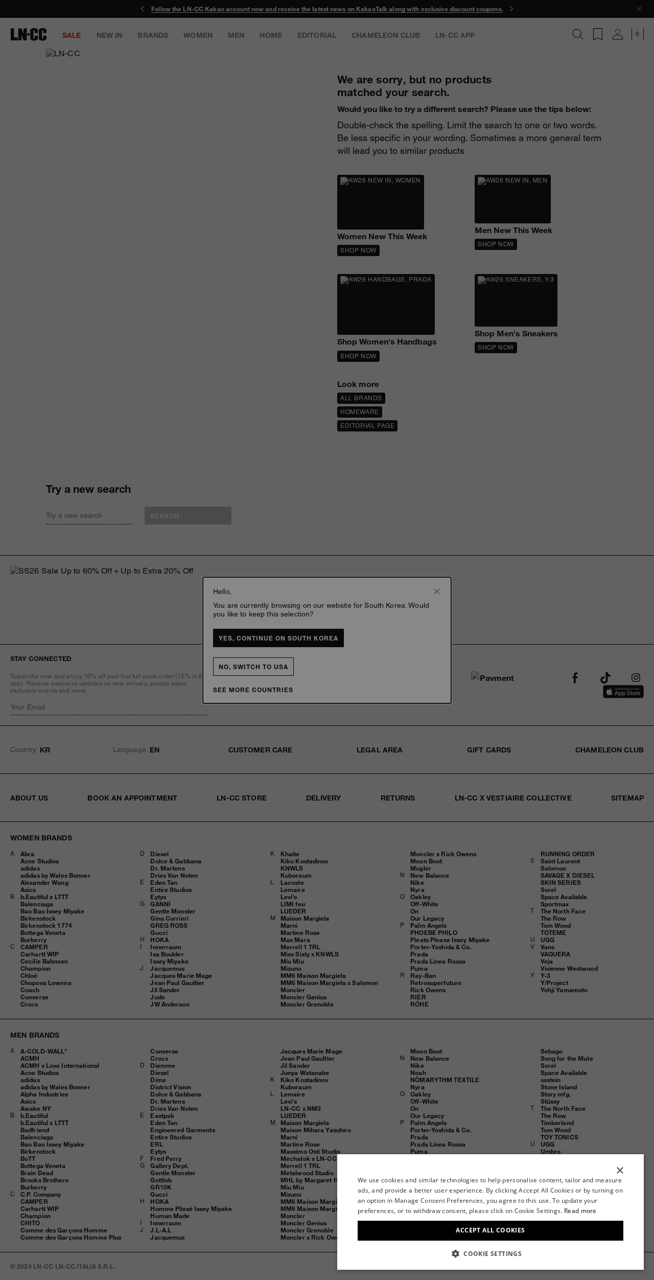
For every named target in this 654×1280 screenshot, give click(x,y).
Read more (580, 1210)
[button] (490, 1253)
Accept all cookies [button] (490, 1230)
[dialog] (490, 1212)
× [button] (619, 1171)
